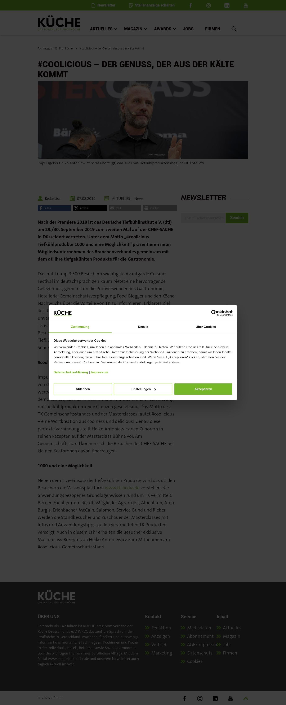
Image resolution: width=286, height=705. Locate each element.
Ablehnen (83, 389)
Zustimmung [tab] (80, 326)
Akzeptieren (203, 389)
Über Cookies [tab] (206, 326)
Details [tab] (143, 326)
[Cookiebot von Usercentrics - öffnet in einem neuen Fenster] (214, 313)
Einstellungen (141, 389)
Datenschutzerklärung (71, 372)
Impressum (99, 372)
